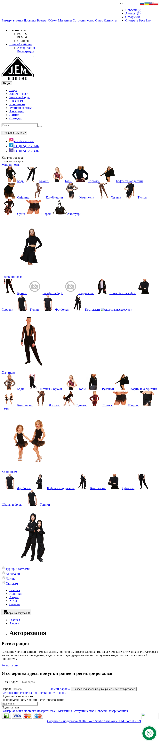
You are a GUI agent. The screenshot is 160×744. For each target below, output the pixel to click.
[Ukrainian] (146, 4)
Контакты (110, 20)
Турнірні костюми (21, 107)
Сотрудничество (83, 20)
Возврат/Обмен (47, 20)
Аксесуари (16, 111)
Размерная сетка (12, 20)
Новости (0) (133, 10)
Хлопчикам (17, 104)
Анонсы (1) (132, 13)
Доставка (30, 20)
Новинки (15, 593)
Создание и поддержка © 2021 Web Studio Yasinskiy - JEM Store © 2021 (94, 721)
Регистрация (25, 51)
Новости (101, 711)
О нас (99, 20)
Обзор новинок (118, 711)
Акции (14, 597)
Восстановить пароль (51, 692)
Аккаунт (15, 623)
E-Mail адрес (10, 681)
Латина (14, 114)
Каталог (13, 161)
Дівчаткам (16, 100)
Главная (14, 590)
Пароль (6, 688)
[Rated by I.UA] (149, 717)
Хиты (13, 600)
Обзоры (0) (132, 17)
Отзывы (14, 604)
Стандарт (15, 118)
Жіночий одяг (18, 93)
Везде (13, 90)
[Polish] (156, 4)
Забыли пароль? (59, 688)
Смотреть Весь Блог (138, 20)
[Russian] (142, 4)
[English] (151, 4)
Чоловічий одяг (19, 97)
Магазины (65, 20)
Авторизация (26, 47)
